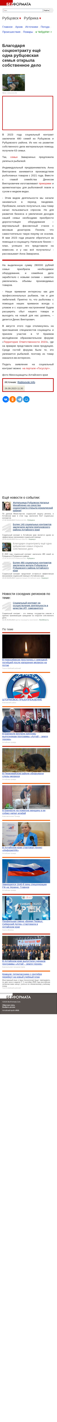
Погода (45, 26)
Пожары (28, 31)
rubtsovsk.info (12, 93)
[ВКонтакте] (6, 399)
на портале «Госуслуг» (36, 368)
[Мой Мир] (26, 399)
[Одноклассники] (12, 399)
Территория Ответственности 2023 (25, 341)
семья (13, 157)
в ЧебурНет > (44, 31)
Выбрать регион (8, 1007)
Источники (31, 26)
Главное (7, 26)
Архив (19, 26)
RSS (17, 1010)
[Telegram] (19, 399)
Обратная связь (8, 1005)
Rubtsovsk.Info (26, 382)
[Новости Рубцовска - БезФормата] (16, 3)
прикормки (45, 183)
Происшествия (11, 31)
